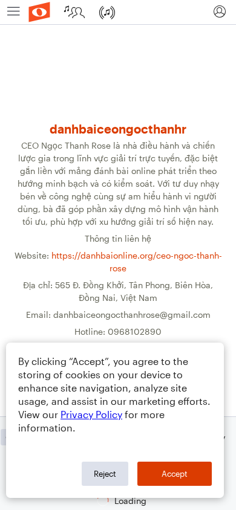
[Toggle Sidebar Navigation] (13, 12)
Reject (105, 474)
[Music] (108, 12)
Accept (175, 474)
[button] (219, 12)
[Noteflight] (39, 12)
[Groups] (76, 12)
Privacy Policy (91, 414)
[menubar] (118, 12)
